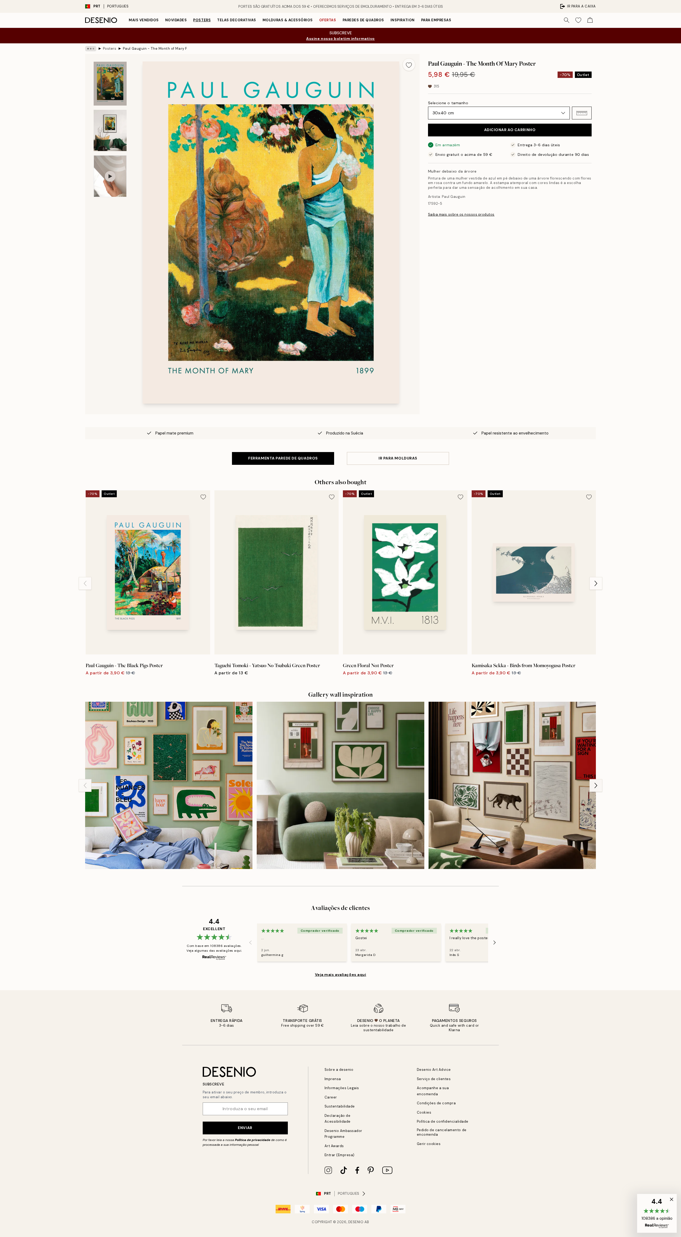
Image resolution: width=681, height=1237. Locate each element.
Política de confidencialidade (442, 1121)
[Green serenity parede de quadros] (340, 785)
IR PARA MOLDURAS (398, 458)
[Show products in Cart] (590, 20)
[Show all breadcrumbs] (90, 48)
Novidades (176, 20)
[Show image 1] (110, 84)
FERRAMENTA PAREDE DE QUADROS (283, 458)
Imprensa (333, 1079)
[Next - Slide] (595, 583)
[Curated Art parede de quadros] (512, 785)
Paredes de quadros (363, 20)
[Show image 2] (110, 130)
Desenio (356, 1222)
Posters (202, 20)
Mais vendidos (144, 20)
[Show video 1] (110, 176)
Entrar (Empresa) (340, 1155)
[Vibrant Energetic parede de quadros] (168, 785)
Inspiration (403, 20)
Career (331, 1097)
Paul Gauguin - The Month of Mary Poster (155, 48)
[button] (582, 113)
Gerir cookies (429, 1144)
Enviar (245, 1127)
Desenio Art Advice (434, 1069)
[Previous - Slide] (85, 583)
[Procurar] (566, 20)
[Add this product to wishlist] (408, 64)
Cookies (424, 1112)
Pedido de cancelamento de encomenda (442, 1132)
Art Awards (334, 1146)
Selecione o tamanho (448, 103)
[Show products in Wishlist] (578, 20)
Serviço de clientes (434, 1079)
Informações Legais (342, 1088)
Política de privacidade (252, 1140)
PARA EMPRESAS (436, 20)
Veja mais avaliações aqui (340, 974)
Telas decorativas (236, 20)
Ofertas (327, 20)
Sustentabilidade (340, 1106)
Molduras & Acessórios (288, 20)
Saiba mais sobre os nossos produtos (461, 214)
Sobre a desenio (339, 1069)
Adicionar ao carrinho (510, 129)
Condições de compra (436, 1103)
